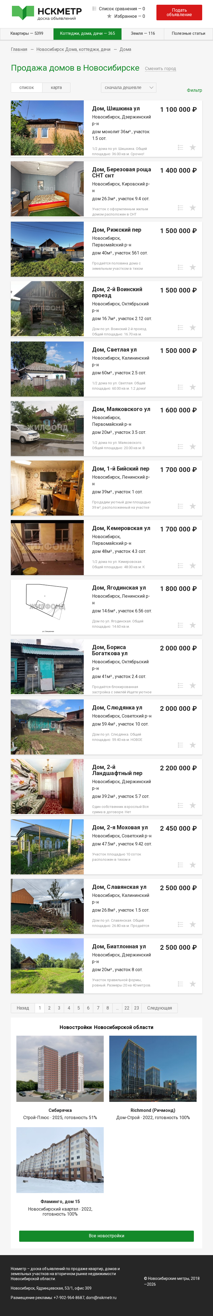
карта (56, 87)
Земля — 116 (143, 33)
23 (136, 1008)
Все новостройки (106, 1235)
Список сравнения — (122, 8)
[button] (128, 88)
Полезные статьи (188, 33)
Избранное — (129, 16)
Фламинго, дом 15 (60, 1201)
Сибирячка (60, 1110)
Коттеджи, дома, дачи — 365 (87, 33)
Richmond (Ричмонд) (153, 1110)
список (26, 87)
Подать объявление (179, 12)
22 (127, 1008)
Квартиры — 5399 (26, 33)
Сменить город (160, 68)
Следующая (159, 1008)
